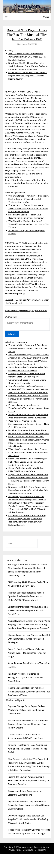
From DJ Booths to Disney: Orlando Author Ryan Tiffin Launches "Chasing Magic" (27, 653)
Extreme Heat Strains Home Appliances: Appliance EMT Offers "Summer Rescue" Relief (28, 748)
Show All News (12, 310)
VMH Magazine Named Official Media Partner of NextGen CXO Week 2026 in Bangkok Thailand (27, 56)
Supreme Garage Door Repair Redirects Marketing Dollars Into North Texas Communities (27, 710)
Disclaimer (25, 310)
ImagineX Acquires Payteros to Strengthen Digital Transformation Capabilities (25, 677)
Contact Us (40, 849)
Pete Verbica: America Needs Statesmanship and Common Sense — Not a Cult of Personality (28, 423)
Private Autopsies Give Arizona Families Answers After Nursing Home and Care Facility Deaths (28, 724)
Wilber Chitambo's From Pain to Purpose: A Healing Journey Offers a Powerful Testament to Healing (28, 198)
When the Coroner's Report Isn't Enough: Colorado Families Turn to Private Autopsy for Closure (28, 452)
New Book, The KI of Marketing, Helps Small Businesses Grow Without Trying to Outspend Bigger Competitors (28, 66)
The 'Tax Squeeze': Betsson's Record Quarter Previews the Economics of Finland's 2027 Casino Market (26, 596)
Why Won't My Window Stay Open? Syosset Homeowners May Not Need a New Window (28, 224)
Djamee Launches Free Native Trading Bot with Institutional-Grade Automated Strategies (29, 639)
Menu (46, 16)
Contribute (28, 849)
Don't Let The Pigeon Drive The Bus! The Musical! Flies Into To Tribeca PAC (27, 34)
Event (19, 303)
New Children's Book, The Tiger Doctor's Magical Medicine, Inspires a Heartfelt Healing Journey (27, 75)
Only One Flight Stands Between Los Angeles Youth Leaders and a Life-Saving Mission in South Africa (28, 819)
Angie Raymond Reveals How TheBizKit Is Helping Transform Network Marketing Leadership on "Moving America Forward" (29, 624)
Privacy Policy (14, 849)
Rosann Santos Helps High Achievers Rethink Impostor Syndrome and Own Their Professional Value (29, 691)
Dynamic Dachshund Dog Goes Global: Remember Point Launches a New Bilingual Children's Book (29, 805)
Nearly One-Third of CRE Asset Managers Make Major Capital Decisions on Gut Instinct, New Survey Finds (28, 461)
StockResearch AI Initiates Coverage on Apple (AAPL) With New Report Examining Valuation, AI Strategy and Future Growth (28, 389)
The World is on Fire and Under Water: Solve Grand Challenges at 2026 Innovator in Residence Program (28, 208)
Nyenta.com (27, 6)
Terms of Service (41, 847)
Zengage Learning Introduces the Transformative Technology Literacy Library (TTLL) (28, 408)
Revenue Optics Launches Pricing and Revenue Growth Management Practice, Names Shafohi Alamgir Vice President (27, 499)
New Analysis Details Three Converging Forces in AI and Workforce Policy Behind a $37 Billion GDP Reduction (28, 490)
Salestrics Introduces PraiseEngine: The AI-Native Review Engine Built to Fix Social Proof (28, 610)
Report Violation (39, 310)
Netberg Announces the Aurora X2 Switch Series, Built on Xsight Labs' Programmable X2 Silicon (28, 398)
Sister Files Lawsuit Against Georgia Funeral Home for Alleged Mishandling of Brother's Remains (28, 780)
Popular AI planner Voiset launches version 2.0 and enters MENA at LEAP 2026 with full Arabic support (28, 509)
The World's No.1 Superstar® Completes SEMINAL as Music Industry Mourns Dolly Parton (27, 348)
